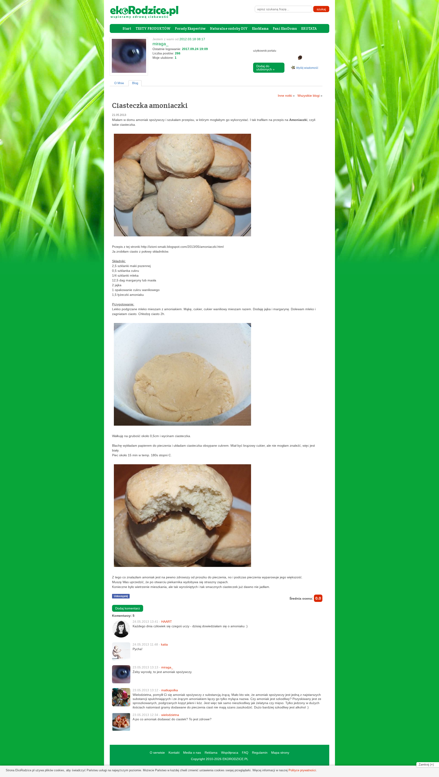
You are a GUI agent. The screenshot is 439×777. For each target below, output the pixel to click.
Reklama (211, 752)
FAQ (245, 752)
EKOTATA (309, 28)
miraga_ (167, 667)
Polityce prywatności (302, 770)
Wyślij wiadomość (307, 67)
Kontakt (174, 752)
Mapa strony (280, 752)
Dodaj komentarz (127, 608)
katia (164, 644)
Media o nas (192, 752)
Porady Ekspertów (190, 28)
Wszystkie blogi (309, 95)
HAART (166, 621)
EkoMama (260, 28)
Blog (135, 83)
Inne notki (286, 95)
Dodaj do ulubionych (265, 67)
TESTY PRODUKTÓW (153, 28)
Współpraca (229, 752)
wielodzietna (170, 715)
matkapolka (169, 690)
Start (127, 28)
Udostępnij (121, 596)
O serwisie (157, 752)
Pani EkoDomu (285, 28)
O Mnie (119, 83)
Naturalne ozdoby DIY (229, 28)
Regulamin (260, 752)
